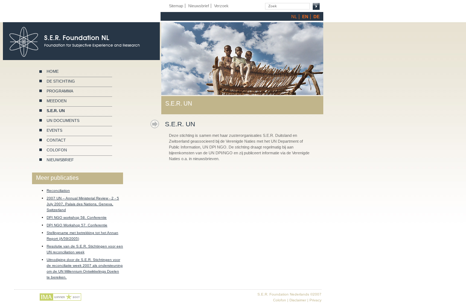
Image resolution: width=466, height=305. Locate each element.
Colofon (57, 150)
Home (53, 71)
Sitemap (176, 6)
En (305, 16)
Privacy (315, 300)
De (316, 16)
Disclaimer (297, 300)
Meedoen (57, 101)
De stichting (61, 81)
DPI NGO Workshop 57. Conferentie (77, 225)
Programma (60, 91)
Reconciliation (58, 191)
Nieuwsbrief (60, 160)
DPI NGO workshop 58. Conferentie (77, 217)
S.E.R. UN (56, 110)
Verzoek (221, 6)
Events (54, 130)
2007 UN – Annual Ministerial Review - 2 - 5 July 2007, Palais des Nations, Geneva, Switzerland (83, 204)
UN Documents (63, 120)
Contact (56, 140)
